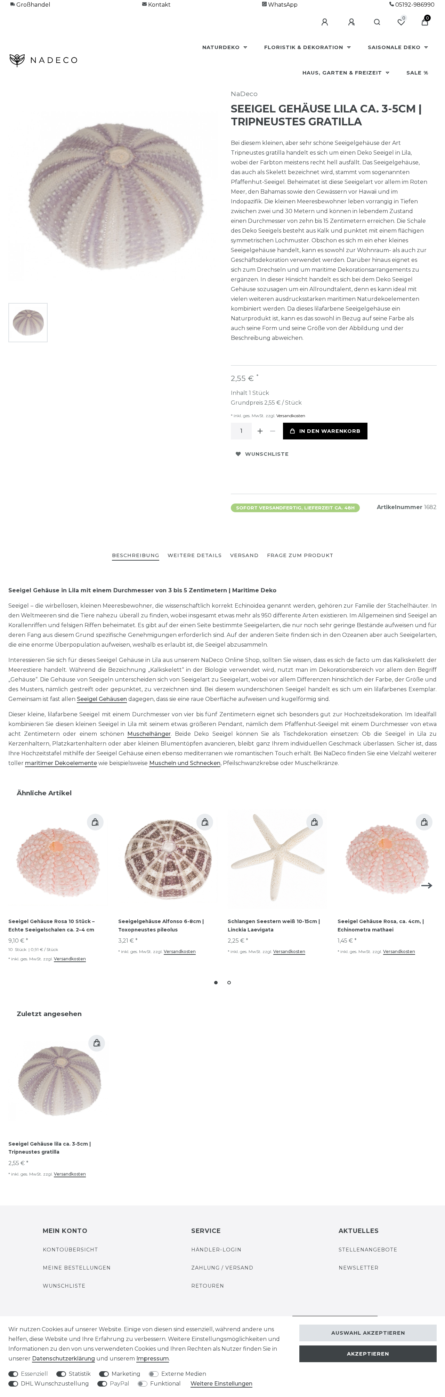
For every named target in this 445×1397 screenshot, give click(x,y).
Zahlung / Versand (222, 1268)
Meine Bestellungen (77, 1268)
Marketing (126, 1374)
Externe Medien (183, 1374)
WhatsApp (282, 4)
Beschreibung (135, 555)
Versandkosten (290, 415)
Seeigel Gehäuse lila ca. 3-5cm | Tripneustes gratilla (49, 1148)
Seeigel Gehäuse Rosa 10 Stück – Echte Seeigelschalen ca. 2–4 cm (51, 925)
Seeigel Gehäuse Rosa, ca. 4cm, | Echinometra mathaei (381, 925)
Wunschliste (267, 454)
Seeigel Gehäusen (102, 699)
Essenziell (34, 1374)
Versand (244, 555)
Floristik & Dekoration (304, 47)
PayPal (119, 1383)
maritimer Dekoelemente (61, 763)
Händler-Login (216, 1250)
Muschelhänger (149, 734)
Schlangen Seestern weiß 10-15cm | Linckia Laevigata (274, 925)
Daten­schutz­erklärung (63, 1358)
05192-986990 (414, 4)
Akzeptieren (368, 1354)
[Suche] (377, 22)
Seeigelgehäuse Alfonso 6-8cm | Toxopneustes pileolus (161, 925)
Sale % (417, 73)
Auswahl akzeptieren (368, 1333)
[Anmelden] (326, 22)
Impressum (152, 1358)
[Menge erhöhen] (260, 431)
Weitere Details (195, 555)
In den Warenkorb (330, 431)
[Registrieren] (352, 22)
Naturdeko (222, 47)
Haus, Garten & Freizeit (343, 73)
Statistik (80, 1374)
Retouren (207, 1286)
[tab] (135, 556)
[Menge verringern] (272, 431)
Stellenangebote (368, 1250)
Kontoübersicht (70, 1250)
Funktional (165, 1383)
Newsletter (359, 1268)
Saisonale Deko (395, 47)
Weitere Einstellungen (221, 1383)
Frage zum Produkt (300, 555)
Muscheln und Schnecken (184, 763)
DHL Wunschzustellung (55, 1383)
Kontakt (159, 4)
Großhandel (32, 4)
